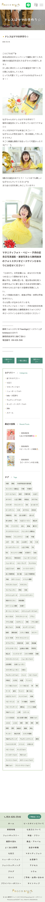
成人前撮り (23, 515)
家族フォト (33, 718)
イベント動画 (31, 707)
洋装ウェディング (11, 739)
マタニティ (23, 584)
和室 (21, 680)
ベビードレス (10, 702)
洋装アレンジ (10, 712)
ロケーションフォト (26, 760)
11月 (16, 521)
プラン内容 (9, 622)
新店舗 (34, 643)
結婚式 (19, 728)
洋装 (7, 579)
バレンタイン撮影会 (28, 531)
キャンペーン (18, 505)
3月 (18, 542)
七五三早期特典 (29, 574)
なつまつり (34, 505)
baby (35, 553)
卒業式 (8, 680)
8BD (13, 728)
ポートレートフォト (12, 611)
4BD (37, 723)
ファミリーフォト (11, 760)
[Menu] (41, 4)
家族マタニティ (11, 600)
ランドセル (32, 563)
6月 (27, 505)
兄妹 (25, 590)
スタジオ (9, 505)
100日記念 (17, 558)
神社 (31, 728)
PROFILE (34, 648)
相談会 (26, 499)
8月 (7, 553)
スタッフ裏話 (24, 632)
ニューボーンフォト (14, 391)
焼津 (20, 494)
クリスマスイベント (12, 531)
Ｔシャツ (29, 680)
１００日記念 (10, 718)
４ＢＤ (8, 723)
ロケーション (16, 579)
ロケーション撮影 (11, 606)
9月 (15, 515)
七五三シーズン (25, 521)
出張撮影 (9, 664)
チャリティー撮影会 (12, 489)
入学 (7, 542)
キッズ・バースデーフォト (17, 404)
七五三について (11, 696)
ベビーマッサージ (11, 707)
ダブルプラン (10, 643)
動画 (7, 632)
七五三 (9, 382)
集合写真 (17, 733)
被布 (14, 691)
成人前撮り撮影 (22, 718)
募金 (13, 483)
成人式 (32, 515)
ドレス (23, 675)
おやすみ (26, 510)
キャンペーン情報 (16, 553)
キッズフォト (21, 749)
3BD (26, 723)
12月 (7, 526)
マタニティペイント (12, 659)
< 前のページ (8, 360)
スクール (10, 412)
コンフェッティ (11, 590)
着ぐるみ (29, 691)
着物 (18, 568)
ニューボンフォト (27, 659)
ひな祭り (24, 542)
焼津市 (32, 702)
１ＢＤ (15, 723)
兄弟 (27, 643)
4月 (31, 542)
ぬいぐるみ (9, 616)
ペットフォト (23, 696)
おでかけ (9, 499)
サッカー (9, 733)
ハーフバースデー (28, 568)
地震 (7, 483)
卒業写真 (27, 494)
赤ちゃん (9, 558)
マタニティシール (21, 616)
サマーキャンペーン (22, 638)
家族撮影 (21, 600)
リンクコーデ (17, 654)
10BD (7, 728)
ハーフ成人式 (24, 686)
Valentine (8, 537)
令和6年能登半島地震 (24, 483)
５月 (36, 542)
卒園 (32, 537)
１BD (18, 712)
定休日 (34, 510)
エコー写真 (9, 638)
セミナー (34, 632)
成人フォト (9, 627)
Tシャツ (21, 691)
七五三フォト (10, 568)
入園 (26, 537)
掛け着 (19, 574)
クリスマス (14, 526)
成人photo (9, 521)
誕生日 (35, 521)
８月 (18, 510)
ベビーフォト (10, 749)
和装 (31, 696)
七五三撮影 (18, 499)
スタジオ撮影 (27, 733)
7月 (33, 547)
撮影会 (22, 707)
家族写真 (20, 643)
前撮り (22, 606)
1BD (37, 686)
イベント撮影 (27, 579)
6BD (21, 723)
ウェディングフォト (14, 400)
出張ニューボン (19, 664)
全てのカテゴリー (13, 378)
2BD (32, 723)
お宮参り (28, 553)
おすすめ (34, 499)
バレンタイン (18, 537)
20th (8, 408)
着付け (35, 526)
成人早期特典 (10, 574)
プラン (32, 616)
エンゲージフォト (29, 627)
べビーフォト (33, 675)
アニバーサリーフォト (22, 765)
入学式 (15, 680)
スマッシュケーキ (11, 595)
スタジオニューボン (12, 670)
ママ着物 (24, 702)
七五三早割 (25, 547)
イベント (21, 744)
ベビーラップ (21, 563)
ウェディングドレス (26, 739)
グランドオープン (11, 648)
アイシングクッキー (26, 595)
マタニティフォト (13, 386)
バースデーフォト (11, 755)
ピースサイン (10, 510)
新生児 (8, 654)
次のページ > (36, 360)
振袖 (28, 526)
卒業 (22, 489)
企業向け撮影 (24, 648)
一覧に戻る (22, 360)
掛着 (37, 654)
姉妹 (20, 590)
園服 (25, 728)
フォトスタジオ (11, 744)
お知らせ (30, 744)
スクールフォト (11, 494)
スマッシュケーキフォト (29, 611)
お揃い (24, 670)
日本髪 (18, 627)
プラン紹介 (35, 622)
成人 (22, 526)
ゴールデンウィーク (12, 547)
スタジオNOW (28, 654)
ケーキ (8, 691)
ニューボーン (10, 563)
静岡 (37, 739)
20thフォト (9, 765)
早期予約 (9, 515)
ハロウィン (19, 622)
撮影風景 (14, 632)
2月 (13, 542)
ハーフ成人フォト (11, 686)
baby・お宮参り (12, 395)
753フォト (23, 755)
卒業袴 (29, 489)
